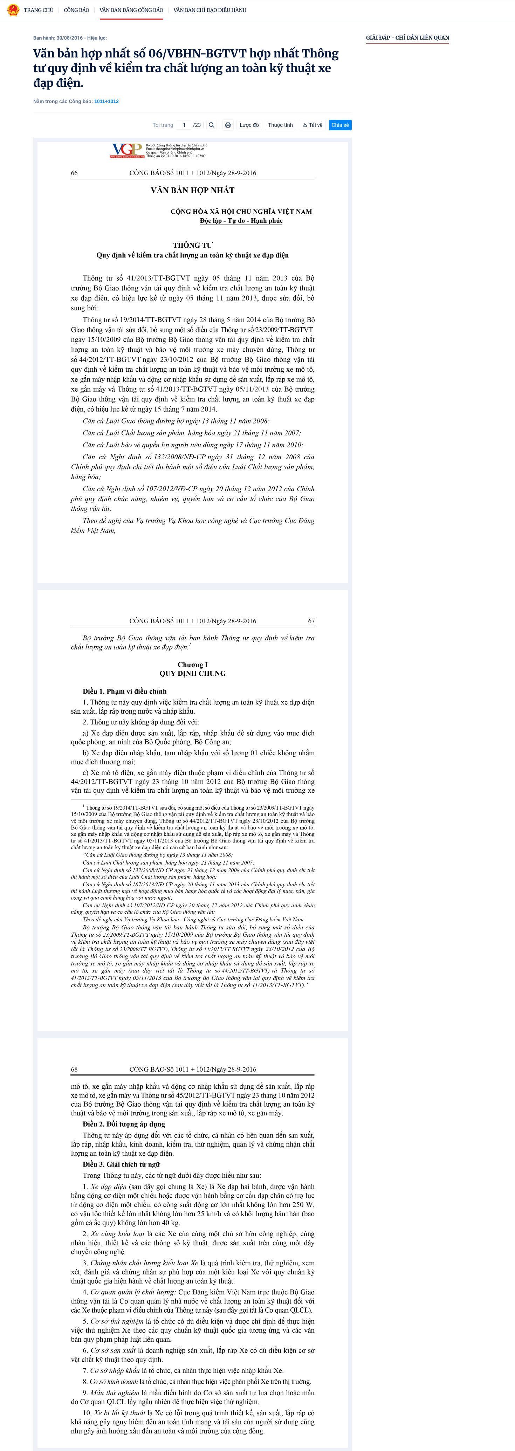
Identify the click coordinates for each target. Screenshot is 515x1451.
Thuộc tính (280, 125)
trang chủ (39, 10)
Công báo (76, 10)
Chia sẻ (340, 125)
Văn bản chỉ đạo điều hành (210, 10)
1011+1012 (106, 101)
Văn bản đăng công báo (131, 10)
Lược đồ (249, 125)
